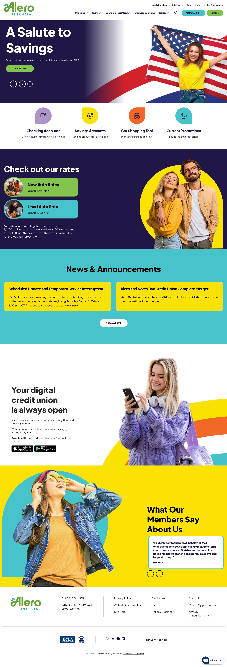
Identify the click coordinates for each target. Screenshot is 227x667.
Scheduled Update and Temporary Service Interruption (56, 288)
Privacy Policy (122, 598)
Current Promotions (184, 130)
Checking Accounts (43, 130)
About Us (194, 598)
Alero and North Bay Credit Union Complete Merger (164, 288)
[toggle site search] (176, 13)
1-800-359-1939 (73, 598)
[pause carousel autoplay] (30, 84)
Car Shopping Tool (137, 130)
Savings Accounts (90, 130)
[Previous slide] (13, 83)
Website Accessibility (127, 605)
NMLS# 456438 (156, 639)
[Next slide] (22, 83)
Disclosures (158, 598)
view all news (113, 323)
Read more (71, 305)
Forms (155, 605)
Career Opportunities (202, 605)
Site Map (119, 611)
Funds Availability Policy (133, 653)
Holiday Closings (161, 611)
